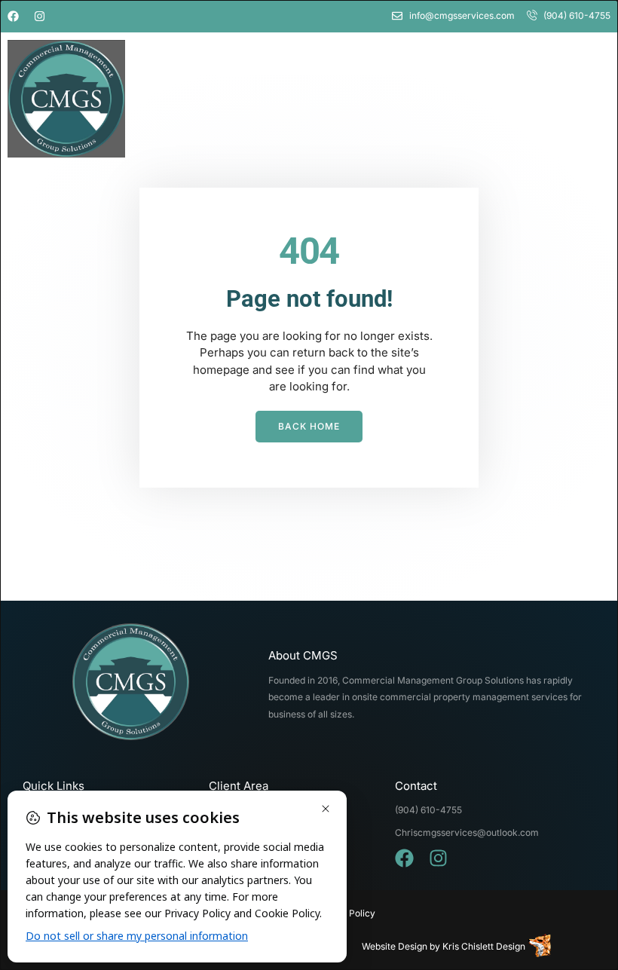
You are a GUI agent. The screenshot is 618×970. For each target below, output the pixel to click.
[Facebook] (13, 16)
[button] (542, 98)
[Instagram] (39, 16)
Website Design (394, 946)
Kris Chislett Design (483, 946)
